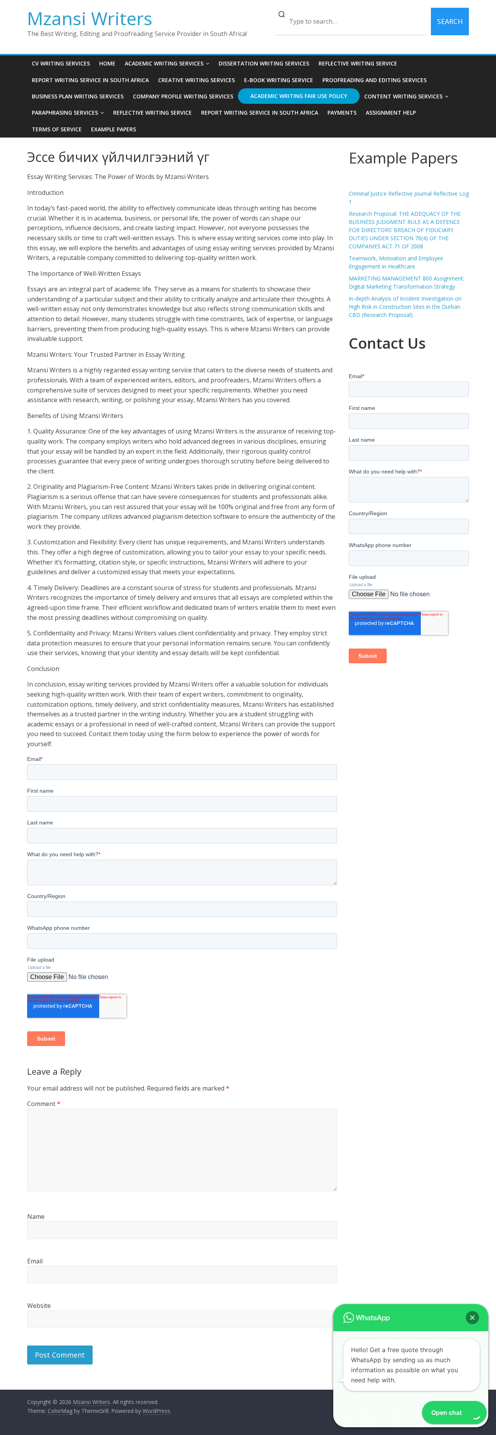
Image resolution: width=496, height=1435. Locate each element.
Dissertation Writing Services (264, 63)
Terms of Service (57, 129)
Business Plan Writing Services (78, 96)
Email (35, 1261)
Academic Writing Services (164, 63)
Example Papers (113, 129)
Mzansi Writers (89, 18)
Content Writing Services (403, 96)
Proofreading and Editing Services (374, 80)
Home (107, 63)
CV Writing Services (61, 63)
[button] (472, 1317)
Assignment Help (391, 112)
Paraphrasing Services (65, 112)
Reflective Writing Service (358, 63)
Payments (341, 112)
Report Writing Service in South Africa (90, 80)
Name (36, 1216)
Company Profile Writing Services (183, 96)
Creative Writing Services (196, 80)
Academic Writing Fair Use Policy (298, 96)
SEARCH (450, 21)
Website (39, 1305)
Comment (43, 1103)
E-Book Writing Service (278, 80)
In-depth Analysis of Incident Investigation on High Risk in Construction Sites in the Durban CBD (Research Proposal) (405, 306)
